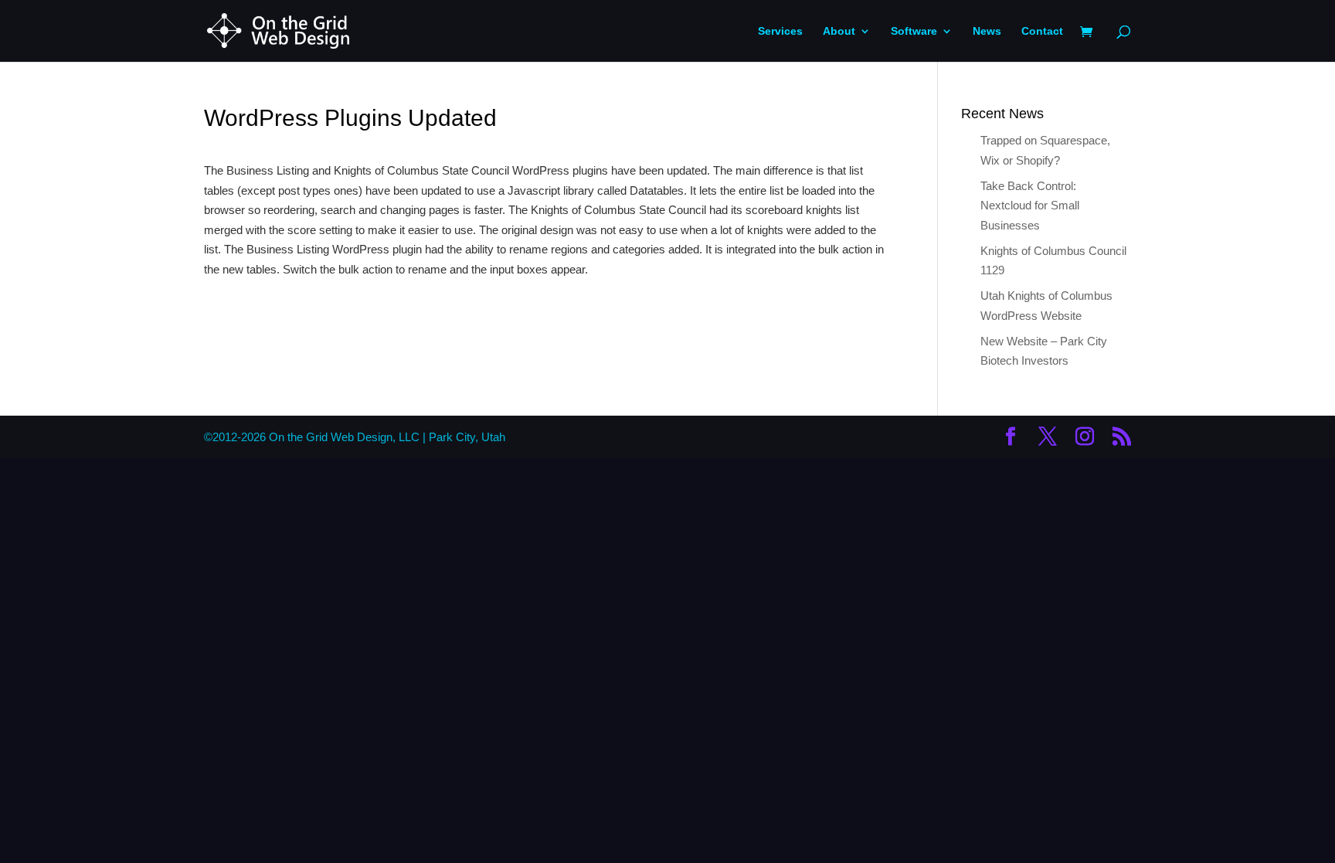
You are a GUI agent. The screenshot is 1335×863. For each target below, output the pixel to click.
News (987, 31)
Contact (1042, 31)
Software (914, 31)
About (839, 31)
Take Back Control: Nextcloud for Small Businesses (1029, 205)
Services (780, 31)
